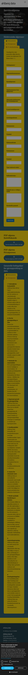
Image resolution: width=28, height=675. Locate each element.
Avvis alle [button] (20, 668)
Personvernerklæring (6, 658)
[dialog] (14, 658)
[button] (14, 672)
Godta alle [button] (7, 668)
